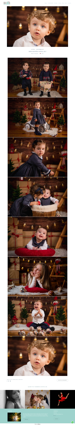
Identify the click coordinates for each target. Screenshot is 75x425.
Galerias (59, 3)
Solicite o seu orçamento (62, 380)
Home (46, 3)
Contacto (69, 3)
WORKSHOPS (50, 3)
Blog (63, 3)
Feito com (37, 424)
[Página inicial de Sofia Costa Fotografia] (10, 3)
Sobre (66, 3)
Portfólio (55, 3)
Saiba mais (26, 419)
